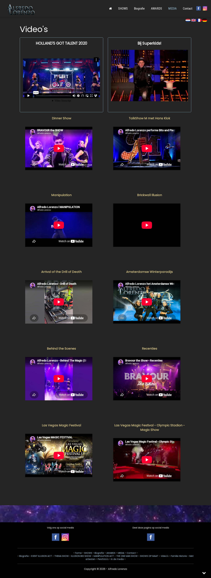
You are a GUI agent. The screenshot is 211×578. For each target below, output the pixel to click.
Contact (187, 8)
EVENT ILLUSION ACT (41, 556)
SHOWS (123, 8)
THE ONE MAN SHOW (127, 556)
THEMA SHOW (61, 556)
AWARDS (156, 8)
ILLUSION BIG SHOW (81, 556)
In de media (117, 559)
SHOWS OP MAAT (149, 556)
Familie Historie (179, 556)
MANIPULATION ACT (104, 556)
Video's (164, 556)
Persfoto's (103, 559)
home (78, 552)
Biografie (139, 8)
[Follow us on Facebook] (198, 8)
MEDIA (172, 8)
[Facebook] (150, 537)
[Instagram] (205, 8)
